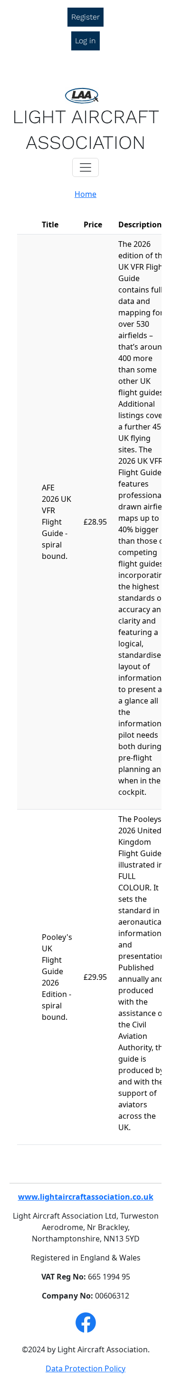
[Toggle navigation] (85, 167)
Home (85, 194)
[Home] (85, 95)
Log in (85, 40)
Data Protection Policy (85, 1368)
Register (85, 16)
